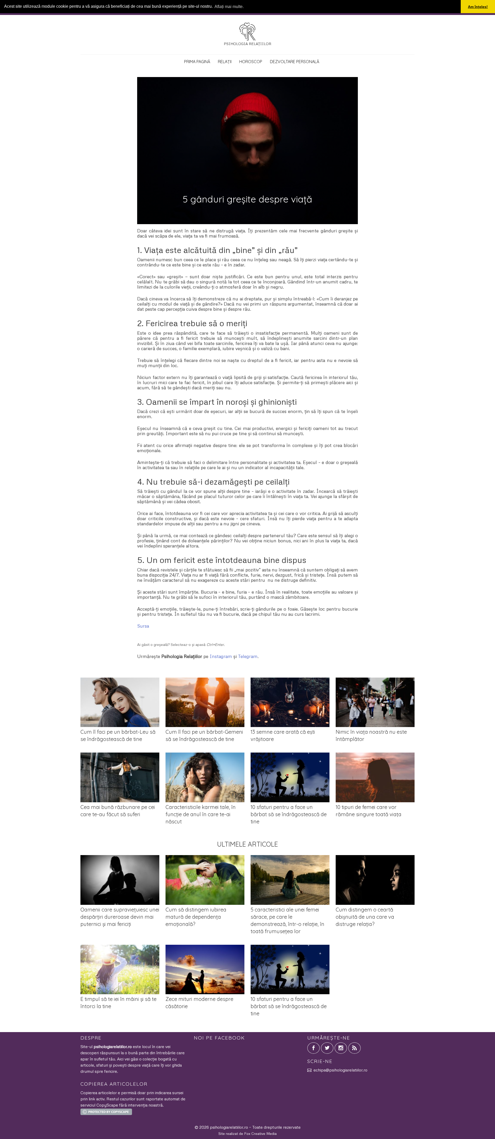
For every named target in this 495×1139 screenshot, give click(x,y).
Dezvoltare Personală (294, 61)
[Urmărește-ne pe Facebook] (313, 1048)
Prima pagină (197, 61)
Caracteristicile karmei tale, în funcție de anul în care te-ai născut (201, 814)
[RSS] (354, 1048)
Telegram (248, 656)
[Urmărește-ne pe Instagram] (341, 1048)
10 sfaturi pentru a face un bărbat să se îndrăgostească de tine (289, 814)
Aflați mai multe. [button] (229, 6)
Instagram (221, 656)
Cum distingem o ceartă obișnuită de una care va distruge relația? (365, 916)
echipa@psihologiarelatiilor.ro (340, 1070)
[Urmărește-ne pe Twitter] (327, 1048)
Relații (225, 61)
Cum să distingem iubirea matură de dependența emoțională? (196, 916)
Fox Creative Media (260, 1133)
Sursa (143, 626)
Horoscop (250, 61)
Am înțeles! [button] (478, 7)
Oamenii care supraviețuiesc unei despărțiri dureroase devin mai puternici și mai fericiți (119, 916)
